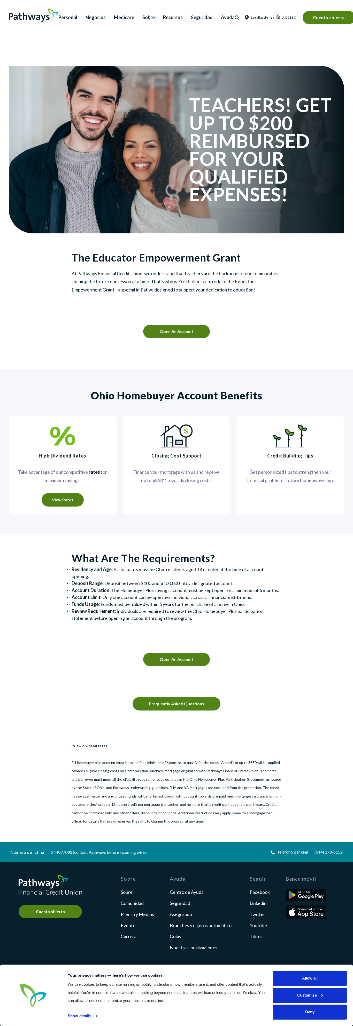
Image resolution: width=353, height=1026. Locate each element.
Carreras (130, 936)
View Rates (62, 499)
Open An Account (176, 331)
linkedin (258, 903)
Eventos (129, 925)
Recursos (173, 17)
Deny (309, 1012)
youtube (258, 925)
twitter (257, 914)
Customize (307, 995)
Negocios (96, 17)
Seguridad (202, 17)
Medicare (124, 17)
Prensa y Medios (137, 914)
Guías (175, 936)
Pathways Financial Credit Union (33, 15)
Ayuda (228, 17)
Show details (79, 1016)
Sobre (148, 17)
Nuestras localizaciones (193, 947)
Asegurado (181, 914)
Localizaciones (260, 17)
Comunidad (132, 903)
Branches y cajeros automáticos (202, 925)
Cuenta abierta (50, 911)
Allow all (310, 978)
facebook (260, 892)
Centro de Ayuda (187, 892)
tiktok (256, 936)
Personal (67, 17)
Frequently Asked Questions (176, 703)
